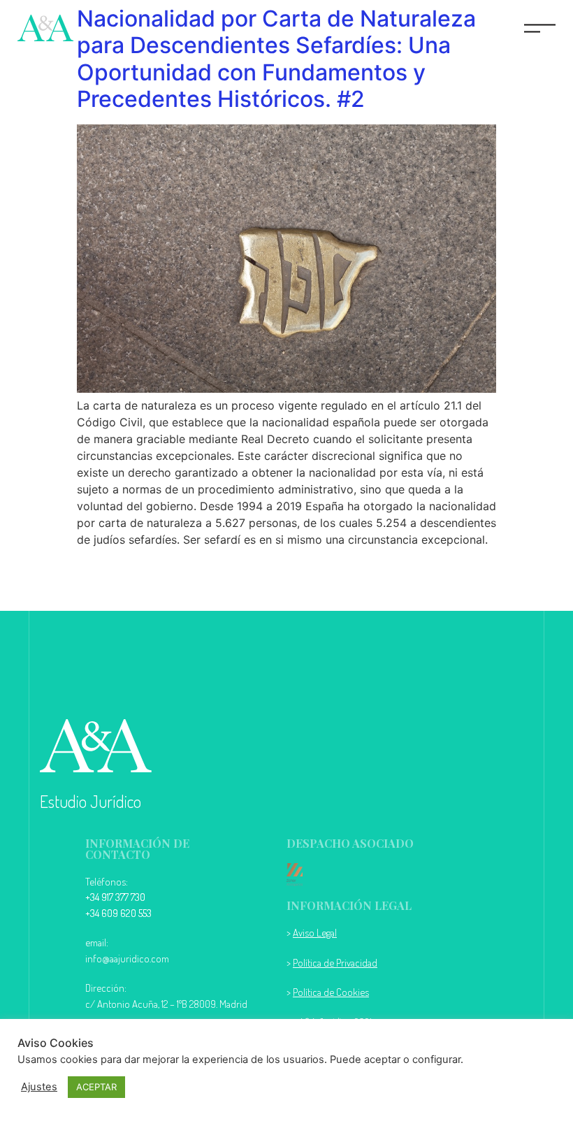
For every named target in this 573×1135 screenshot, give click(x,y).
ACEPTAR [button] (96, 1086)
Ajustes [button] (39, 1086)
